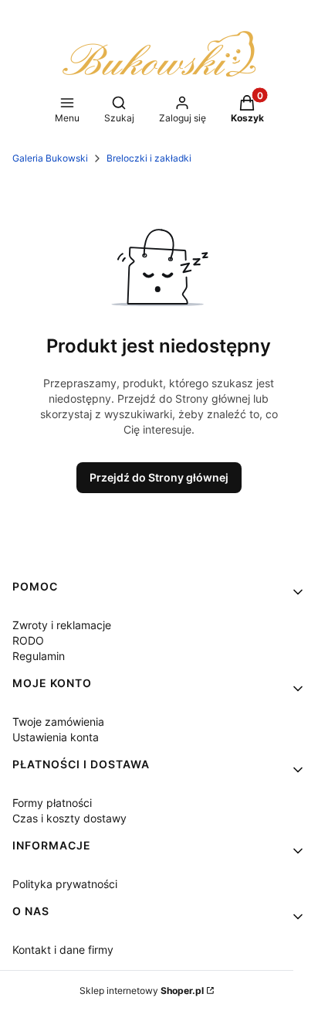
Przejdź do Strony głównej (159, 477)
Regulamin (38, 655)
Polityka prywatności (64, 883)
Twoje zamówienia (58, 721)
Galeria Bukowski (50, 158)
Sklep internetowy (142, 990)
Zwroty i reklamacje (61, 624)
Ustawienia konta (55, 737)
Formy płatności (52, 802)
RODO (28, 640)
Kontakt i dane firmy (62, 949)
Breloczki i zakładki (149, 158)
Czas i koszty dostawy (69, 818)
